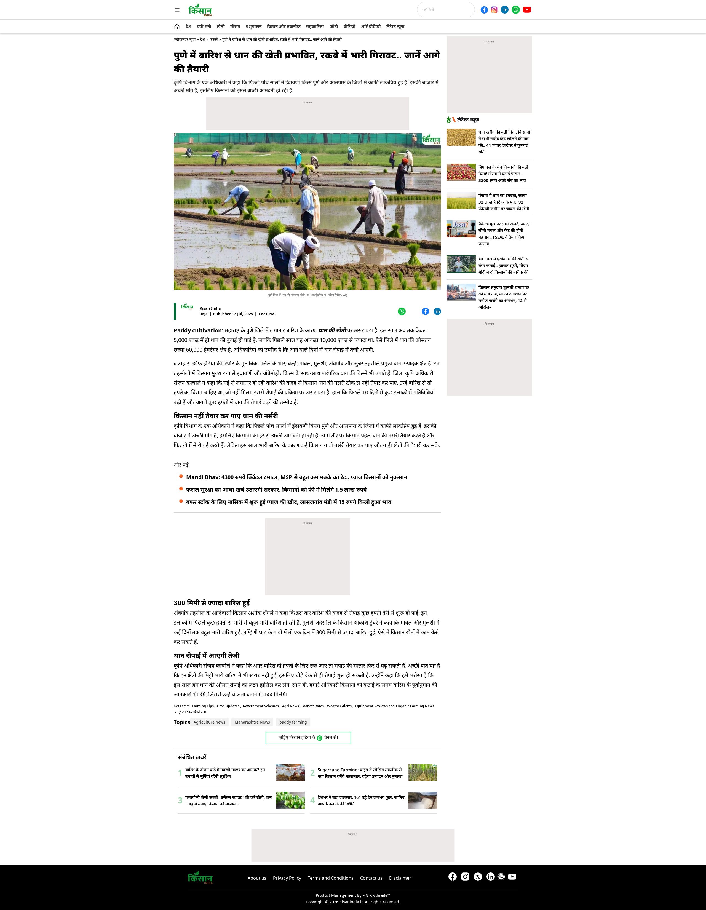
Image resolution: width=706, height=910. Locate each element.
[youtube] (527, 10)
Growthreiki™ (378, 895)
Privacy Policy (287, 878)
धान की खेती (331, 330)
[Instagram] (494, 9)
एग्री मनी (204, 26)
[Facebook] (484, 10)
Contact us (371, 878)
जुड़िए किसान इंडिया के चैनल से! (308, 738)
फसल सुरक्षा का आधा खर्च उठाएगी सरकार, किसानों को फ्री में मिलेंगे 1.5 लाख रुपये (276, 489)
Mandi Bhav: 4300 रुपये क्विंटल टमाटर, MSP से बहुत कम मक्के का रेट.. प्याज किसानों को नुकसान (296, 477)
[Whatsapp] (516, 10)
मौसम (235, 26)
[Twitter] (413, 311)
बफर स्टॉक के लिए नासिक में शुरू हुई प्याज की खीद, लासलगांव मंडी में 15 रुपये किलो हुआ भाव (288, 502)
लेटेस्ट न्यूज (395, 26)
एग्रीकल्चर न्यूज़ (185, 39)
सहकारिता (315, 26)
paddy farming (293, 722)
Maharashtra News (252, 722)
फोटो (334, 26)
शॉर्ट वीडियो (371, 26)
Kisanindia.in (351, 901)
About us (257, 878)
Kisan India (210, 308)
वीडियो (349, 26)
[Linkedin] (505, 10)
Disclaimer (400, 878)
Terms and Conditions (331, 878)
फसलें (214, 39)
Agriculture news (209, 722)
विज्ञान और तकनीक (284, 26)
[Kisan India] (200, 9)
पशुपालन (253, 26)
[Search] (476, 10)
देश (188, 26)
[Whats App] (401, 311)
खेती (221, 26)
